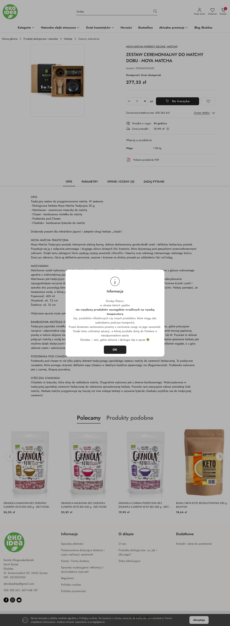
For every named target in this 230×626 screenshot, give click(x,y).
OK (115, 350)
